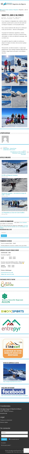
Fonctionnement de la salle (7, 272)
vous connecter (23, 222)
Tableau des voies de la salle (7, 274)
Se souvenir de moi (14, 439)
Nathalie (4, 17)
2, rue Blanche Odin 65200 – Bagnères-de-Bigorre (6, 411)
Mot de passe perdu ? (6, 445)
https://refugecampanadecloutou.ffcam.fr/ (12, 381)
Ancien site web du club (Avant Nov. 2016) (14, 450)
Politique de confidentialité (6, 420)
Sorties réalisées (9, 9)
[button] (8, 63)
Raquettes (16, 9)
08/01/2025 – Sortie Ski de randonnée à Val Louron (9, 148)
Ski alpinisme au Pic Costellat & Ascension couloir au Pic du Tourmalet (18, 152)
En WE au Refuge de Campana (10, 175)
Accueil (3, 9)
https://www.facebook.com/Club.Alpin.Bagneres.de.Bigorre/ (14, 395)
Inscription (3, 442)
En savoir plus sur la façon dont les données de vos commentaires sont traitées (14, 227)
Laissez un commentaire (7, 18)
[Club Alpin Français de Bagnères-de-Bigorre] (14, 4)
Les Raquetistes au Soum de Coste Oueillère (13, 212)
